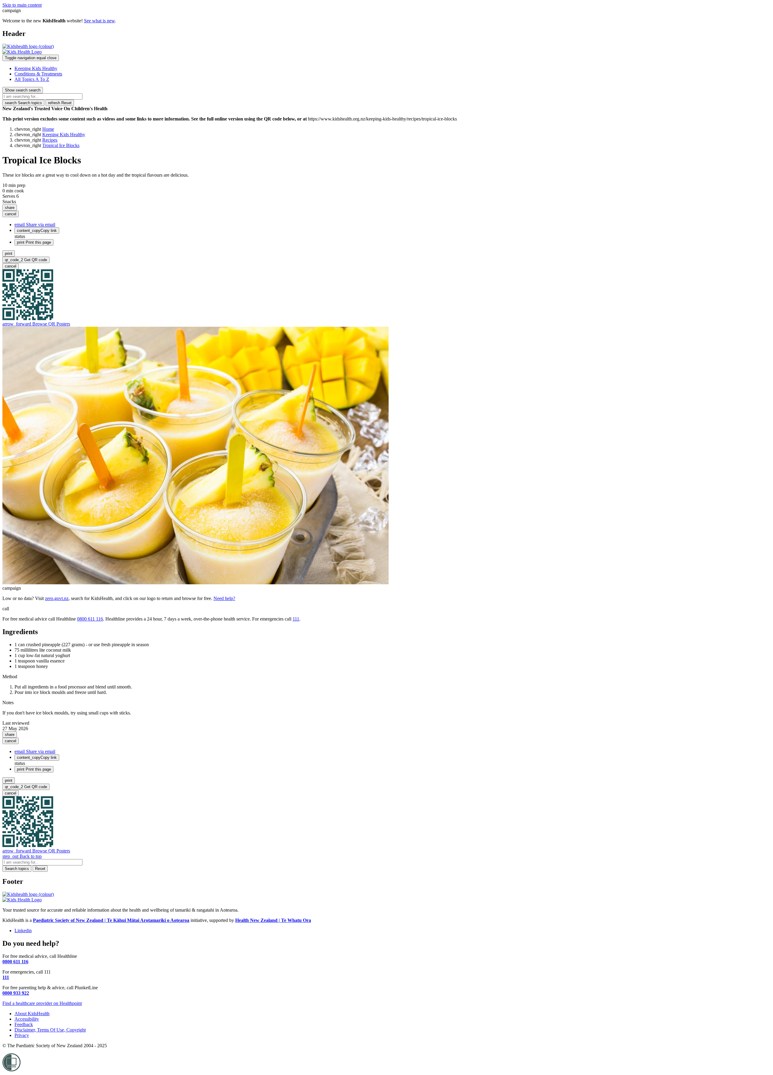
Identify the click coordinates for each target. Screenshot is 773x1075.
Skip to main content (22, 5)
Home (48, 129)
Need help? (224, 598)
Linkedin (23, 930)
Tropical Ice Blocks (60, 145)
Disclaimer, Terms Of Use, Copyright (50, 1029)
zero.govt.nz (57, 598)
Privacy (21, 1035)
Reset (60, 103)
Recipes (49, 140)
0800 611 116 (90, 618)
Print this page (34, 242)
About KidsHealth (32, 1013)
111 (296, 618)
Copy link (37, 230)
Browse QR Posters (36, 323)
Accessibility (26, 1019)
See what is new (99, 20)
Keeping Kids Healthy (35, 68)
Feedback (23, 1024)
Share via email (34, 224)
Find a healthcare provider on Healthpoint (42, 1003)
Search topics (23, 103)
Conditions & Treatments (38, 73)
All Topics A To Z (31, 79)
